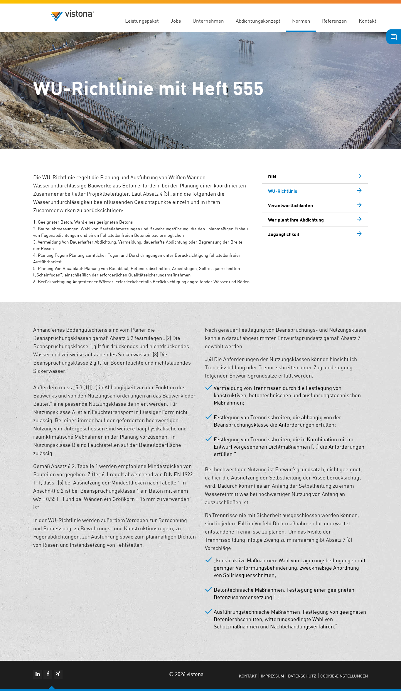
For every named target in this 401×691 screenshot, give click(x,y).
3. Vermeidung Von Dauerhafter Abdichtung (74, 241)
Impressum (272, 676)
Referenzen (334, 20)
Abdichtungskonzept (258, 20)
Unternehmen (208, 20)
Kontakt (367, 20)
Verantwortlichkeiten (290, 205)
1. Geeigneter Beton (52, 221)
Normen (301, 20)
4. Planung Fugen (50, 254)
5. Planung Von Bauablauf (57, 268)
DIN (272, 176)
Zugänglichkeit (283, 233)
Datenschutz (302, 676)
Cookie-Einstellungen (344, 676)
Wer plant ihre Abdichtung (296, 219)
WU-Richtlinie (282, 190)
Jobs (176, 20)
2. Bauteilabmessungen (55, 228)
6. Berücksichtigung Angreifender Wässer (73, 281)
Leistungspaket (142, 20)
